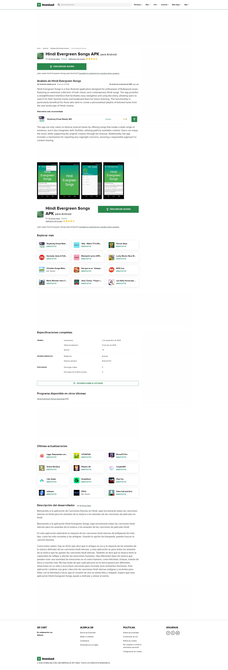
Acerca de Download (87, 633)
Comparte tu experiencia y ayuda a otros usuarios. (99, 73)
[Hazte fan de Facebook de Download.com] (168, 633)
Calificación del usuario (76, 59)
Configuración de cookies (132, 651)
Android (164, 5)
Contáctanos (84, 641)
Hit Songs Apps (85, 506)
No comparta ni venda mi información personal (132, 646)
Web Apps (176, 5)
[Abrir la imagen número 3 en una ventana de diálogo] (113, 180)
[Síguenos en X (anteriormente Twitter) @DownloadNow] (173, 633)
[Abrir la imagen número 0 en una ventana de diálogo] (47, 180)
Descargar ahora (63, 66)
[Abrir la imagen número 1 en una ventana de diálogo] (69, 180)
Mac (147, 5)
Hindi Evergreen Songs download (51, 399)
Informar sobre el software (90, 383)
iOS (155, 5)
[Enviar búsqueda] (59, 5)
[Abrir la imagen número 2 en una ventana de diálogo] (91, 180)
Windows (137, 5)
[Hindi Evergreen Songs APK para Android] (40, 56)
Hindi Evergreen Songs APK (81, 54)
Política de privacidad (131, 633)
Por (53, 59)
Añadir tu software (87, 637)
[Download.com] (45, 5)
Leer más (136, 84)
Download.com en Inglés (89, 645)
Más (186, 5)
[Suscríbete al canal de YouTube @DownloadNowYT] (178, 633)
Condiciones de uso (130, 637)
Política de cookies (130, 641)
